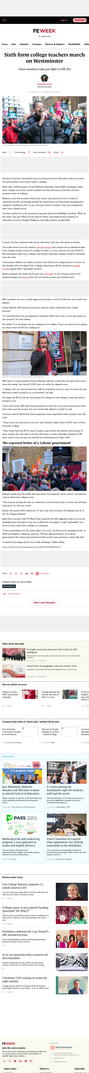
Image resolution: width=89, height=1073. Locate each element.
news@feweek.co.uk (60, 1062)
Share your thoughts (44, 602)
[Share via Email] (32, 573)
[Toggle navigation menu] (4, 20)
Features (36, 44)
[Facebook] (10, 1061)
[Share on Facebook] (16, 573)
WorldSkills (74, 44)
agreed (25, 277)
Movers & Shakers (55, 44)
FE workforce (9, 586)
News (5, 44)
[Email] (31, 1061)
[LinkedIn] (20, 1061)
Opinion (24, 44)
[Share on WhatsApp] (11, 573)
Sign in (64, 20)
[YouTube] (26, 1061)
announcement (44, 247)
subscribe (80, 20)
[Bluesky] (15, 1061)
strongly (49, 274)
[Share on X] (21, 573)
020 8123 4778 (59, 1058)
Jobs (13, 44)
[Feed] (4, 1061)
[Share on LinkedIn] (27, 573)
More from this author (44, 87)
